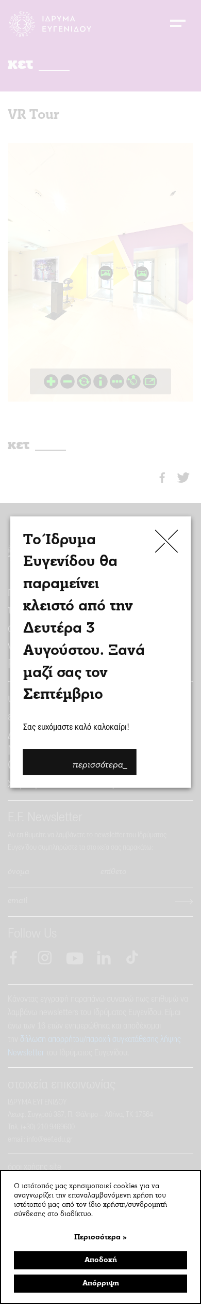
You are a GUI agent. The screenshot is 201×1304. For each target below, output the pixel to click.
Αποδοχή (101, 1260)
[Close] (166, 541)
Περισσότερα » (100, 1237)
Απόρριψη (100, 1283)
